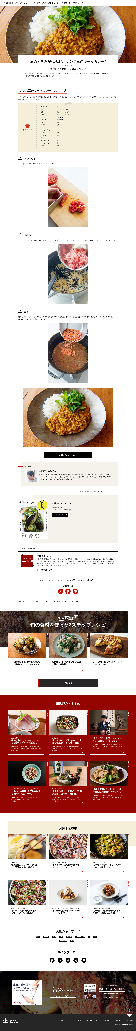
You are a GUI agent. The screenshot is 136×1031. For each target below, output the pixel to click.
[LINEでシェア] (75, 591)
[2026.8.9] (27, 892)
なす (72, 941)
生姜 (95, 937)
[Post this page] (60, 591)
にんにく (63, 941)
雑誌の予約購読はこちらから (112, 997)
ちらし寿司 (80, 937)
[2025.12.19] (68, 892)
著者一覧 (78, 1020)
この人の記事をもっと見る (44, 570)
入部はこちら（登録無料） (63, 996)
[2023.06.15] (68, 645)
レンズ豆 (71, 580)
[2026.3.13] (109, 892)
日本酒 (46, 937)
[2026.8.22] (109, 722)
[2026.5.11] (109, 846)
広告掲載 (106, 1020)
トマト (52, 580)
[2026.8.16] (68, 846)
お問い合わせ (129, 1020)
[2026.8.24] (68, 722)
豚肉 (54, 937)
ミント (61, 580)
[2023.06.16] (27, 645)
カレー (43, 580)
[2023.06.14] (109, 645)
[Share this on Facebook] (68, 591)
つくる (27, 601)
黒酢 (61, 937)
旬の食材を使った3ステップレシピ (72, 69)
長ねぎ (69, 937)
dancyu (20, 601)
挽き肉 (81, 580)
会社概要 (117, 1020)
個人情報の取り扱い (92, 1020)
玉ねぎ (90, 580)
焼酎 (38, 937)
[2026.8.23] (27, 773)
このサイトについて (65, 1020)
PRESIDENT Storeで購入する (112, 993)
